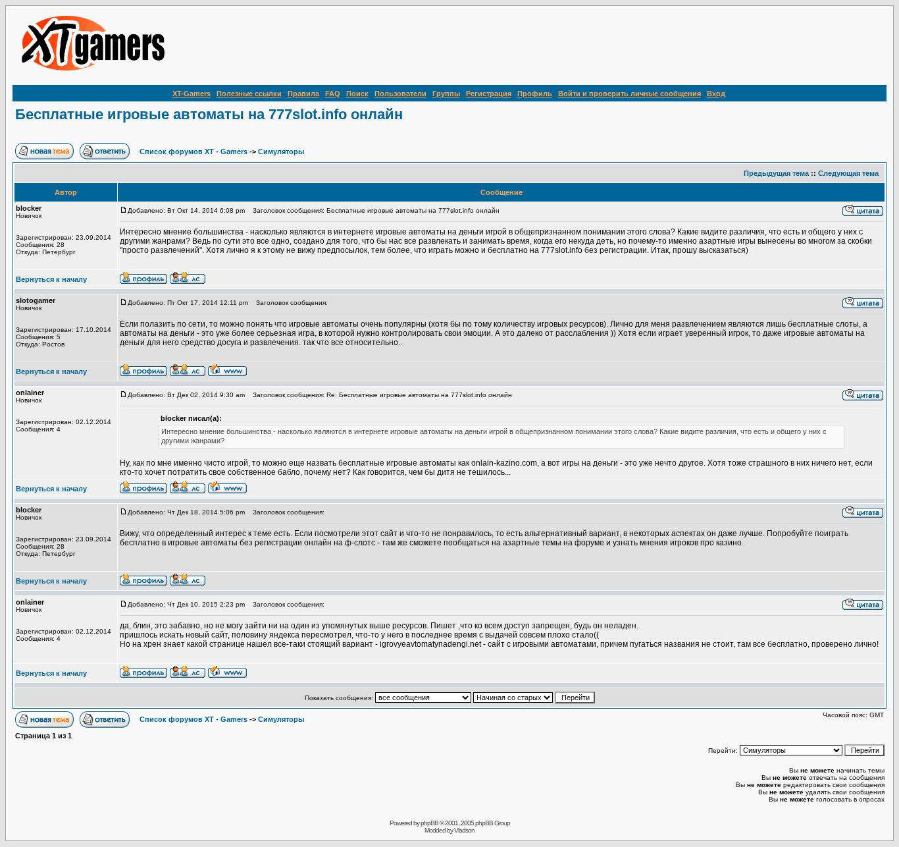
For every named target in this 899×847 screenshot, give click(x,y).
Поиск (357, 93)
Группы (446, 93)
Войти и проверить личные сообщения (629, 93)
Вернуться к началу (51, 279)
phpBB (429, 823)
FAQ (332, 93)
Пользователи (400, 93)
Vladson (464, 830)
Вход (716, 93)
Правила (303, 93)
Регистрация (488, 93)
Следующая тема (848, 173)
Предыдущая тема (776, 173)
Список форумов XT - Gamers (193, 151)
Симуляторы (281, 151)
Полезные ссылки (249, 93)
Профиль (534, 93)
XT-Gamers (191, 93)
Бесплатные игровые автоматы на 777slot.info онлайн (209, 114)
